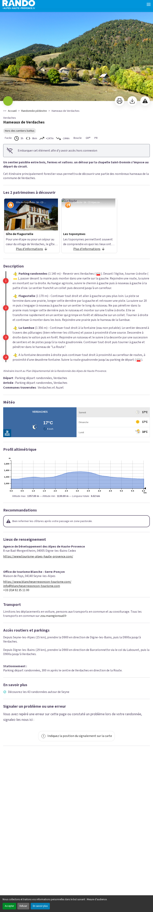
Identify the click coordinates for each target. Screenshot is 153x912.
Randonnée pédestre (34, 111)
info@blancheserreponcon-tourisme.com (31, 586)
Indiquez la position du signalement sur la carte (79, 736)
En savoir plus (40, 906)
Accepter (9, 906)
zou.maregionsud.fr (53, 616)
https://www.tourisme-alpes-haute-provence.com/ (38, 556)
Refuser (23, 906)
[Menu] (148, 4)
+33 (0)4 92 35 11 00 (16, 590)
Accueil (12, 111)
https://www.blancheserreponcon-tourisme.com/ (37, 582)
